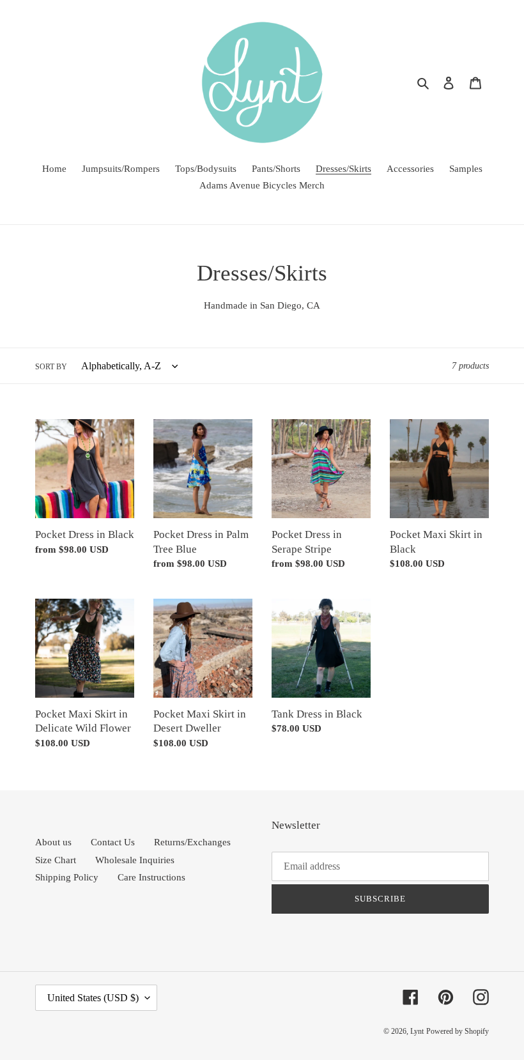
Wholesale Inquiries (134, 860)
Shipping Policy (66, 877)
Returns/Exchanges (192, 842)
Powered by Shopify (457, 1031)
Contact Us (113, 842)
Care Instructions (151, 877)
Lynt (417, 1031)
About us (53, 842)
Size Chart (55, 860)
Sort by (51, 366)
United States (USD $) (93, 997)
